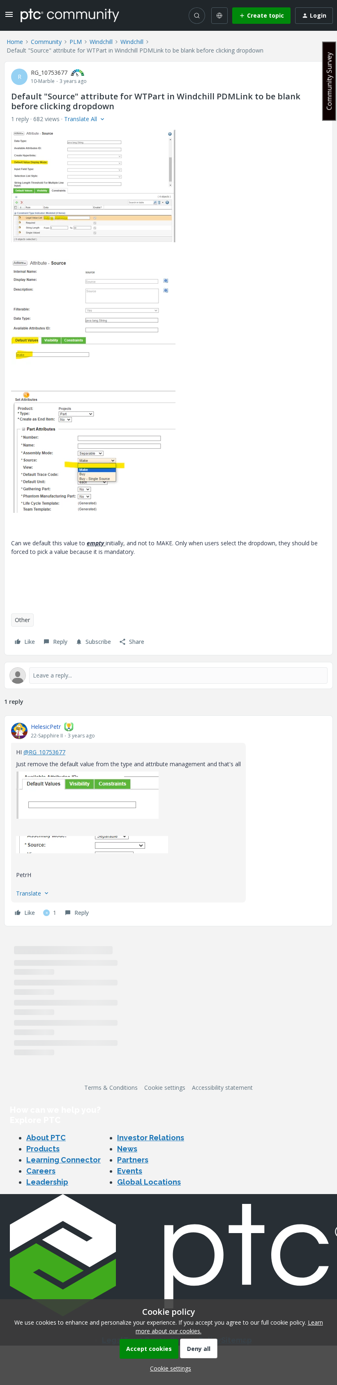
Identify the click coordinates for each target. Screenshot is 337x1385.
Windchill (101, 42)
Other (22, 620)
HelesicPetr (46, 726)
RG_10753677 (49, 72)
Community (46, 42)
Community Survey (329, 81)
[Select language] (219, 15)
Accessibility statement (222, 1087)
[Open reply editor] (168, 675)
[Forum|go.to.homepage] (70, 15)
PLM (75, 42)
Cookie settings (164, 1087)
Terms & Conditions (111, 1087)
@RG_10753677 (44, 752)
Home (15, 42)
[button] (9, 17)
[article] (168, 820)
